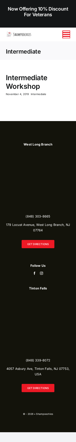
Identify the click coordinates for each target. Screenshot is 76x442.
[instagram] (41, 273)
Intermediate (38, 94)
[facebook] (34, 273)
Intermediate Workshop (26, 81)
